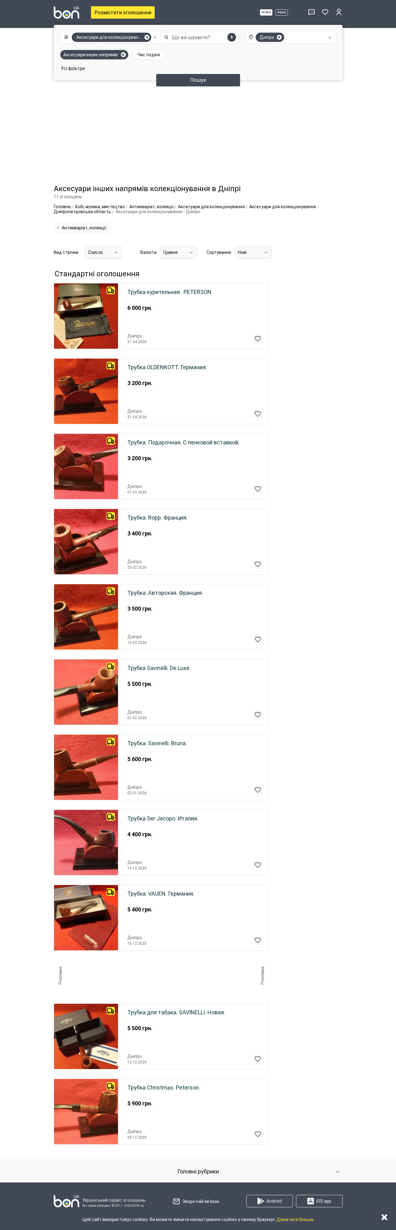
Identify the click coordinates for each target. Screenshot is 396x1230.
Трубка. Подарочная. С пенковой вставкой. (183, 442)
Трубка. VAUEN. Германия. (160, 894)
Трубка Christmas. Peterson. (163, 1088)
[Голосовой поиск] (231, 37)
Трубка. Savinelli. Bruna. (157, 743)
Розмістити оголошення (122, 13)
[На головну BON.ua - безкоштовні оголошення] (66, 12)
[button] (108, 37)
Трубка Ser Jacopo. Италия (162, 818)
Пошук (198, 80)
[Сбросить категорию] (146, 37)
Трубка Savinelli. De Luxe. (159, 668)
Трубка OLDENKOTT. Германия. (167, 367)
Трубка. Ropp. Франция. (157, 518)
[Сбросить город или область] (279, 37)
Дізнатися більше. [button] (295, 1219)
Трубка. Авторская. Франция (164, 593)
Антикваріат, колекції (84, 227)
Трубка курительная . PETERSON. (170, 292)
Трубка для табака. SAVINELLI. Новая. (176, 1012)
